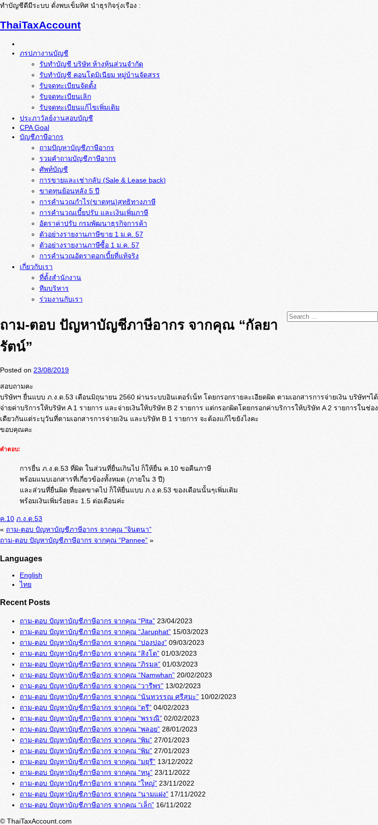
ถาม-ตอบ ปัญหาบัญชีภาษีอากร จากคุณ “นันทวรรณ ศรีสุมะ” (109, 697)
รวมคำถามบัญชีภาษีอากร (77, 158)
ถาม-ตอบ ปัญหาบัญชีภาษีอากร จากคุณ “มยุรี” (88, 761)
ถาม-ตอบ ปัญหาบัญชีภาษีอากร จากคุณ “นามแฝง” (94, 794)
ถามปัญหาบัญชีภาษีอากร (76, 148)
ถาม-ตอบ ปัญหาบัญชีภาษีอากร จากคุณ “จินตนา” (79, 529)
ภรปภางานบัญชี (44, 53)
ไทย (26, 584)
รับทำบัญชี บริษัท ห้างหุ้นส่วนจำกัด (91, 64)
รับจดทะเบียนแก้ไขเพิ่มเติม (79, 107)
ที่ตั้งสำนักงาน (60, 277)
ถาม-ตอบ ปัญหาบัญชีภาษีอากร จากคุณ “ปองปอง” (93, 642)
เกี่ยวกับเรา (36, 267)
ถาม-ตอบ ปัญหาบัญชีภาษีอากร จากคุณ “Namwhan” (97, 675)
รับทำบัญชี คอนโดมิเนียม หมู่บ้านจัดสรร (99, 75)
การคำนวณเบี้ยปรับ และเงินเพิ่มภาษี (93, 212)
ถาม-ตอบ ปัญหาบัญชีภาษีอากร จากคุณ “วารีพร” (91, 686)
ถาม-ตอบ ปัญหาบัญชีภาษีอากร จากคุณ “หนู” (86, 772)
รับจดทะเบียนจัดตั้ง (67, 86)
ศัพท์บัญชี (53, 169)
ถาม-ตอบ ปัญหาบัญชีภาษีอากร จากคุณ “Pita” (87, 621)
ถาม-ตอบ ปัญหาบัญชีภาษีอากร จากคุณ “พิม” (86, 740)
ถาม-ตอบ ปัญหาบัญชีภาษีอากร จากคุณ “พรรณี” (91, 718)
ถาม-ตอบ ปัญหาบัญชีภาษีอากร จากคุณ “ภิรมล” (90, 664)
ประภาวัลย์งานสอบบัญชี (56, 118)
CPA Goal (34, 127)
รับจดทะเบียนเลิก (65, 96)
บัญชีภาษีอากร (41, 137)
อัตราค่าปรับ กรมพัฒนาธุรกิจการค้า (93, 223)
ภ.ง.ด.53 (29, 518)
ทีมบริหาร (54, 288)
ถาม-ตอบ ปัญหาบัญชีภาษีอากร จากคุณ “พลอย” (90, 729)
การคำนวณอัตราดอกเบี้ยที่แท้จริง (89, 256)
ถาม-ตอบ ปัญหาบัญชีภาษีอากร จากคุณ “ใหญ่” (88, 783)
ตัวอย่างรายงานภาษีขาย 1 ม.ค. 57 (91, 234)
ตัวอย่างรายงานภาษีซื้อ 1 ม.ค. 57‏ (89, 245)
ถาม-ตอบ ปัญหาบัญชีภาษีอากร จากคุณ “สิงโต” (89, 653)
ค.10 (7, 518)
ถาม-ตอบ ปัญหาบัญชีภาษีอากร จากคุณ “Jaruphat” (95, 632)
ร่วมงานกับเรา (61, 299)
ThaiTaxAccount (40, 25)
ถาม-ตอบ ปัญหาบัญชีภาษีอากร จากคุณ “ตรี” (86, 707)
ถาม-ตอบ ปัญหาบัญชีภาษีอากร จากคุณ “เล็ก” (87, 805)
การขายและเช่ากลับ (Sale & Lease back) (102, 180)
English (31, 575)
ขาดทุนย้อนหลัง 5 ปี (69, 191)
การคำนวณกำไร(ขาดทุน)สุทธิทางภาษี (97, 202)
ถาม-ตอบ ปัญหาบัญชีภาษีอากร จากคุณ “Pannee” (74, 540)
